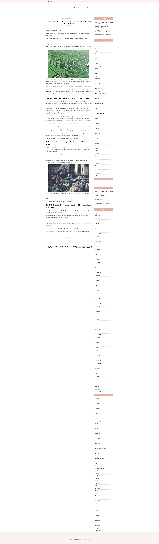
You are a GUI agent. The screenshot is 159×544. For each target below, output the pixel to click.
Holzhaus (96, 455)
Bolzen (96, 58)
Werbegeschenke (98, 173)
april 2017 (97, 352)
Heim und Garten (98, 450)
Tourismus (97, 160)
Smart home (97, 148)
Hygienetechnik (98, 105)
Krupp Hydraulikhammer (99, 113)
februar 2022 (97, 225)
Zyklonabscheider (98, 175)
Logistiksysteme (98, 120)
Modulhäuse (97, 130)
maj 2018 (97, 319)
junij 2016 (97, 373)
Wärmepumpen (97, 170)
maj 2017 (97, 350)
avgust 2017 (97, 342)
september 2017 (98, 339)
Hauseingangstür (98, 91)
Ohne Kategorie (66, 18)
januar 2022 (97, 228)
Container (96, 63)
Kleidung (96, 465)
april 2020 (97, 259)
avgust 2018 (97, 311)
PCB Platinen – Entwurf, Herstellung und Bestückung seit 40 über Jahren (81, 247)
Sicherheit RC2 (97, 145)
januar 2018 (97, 329)
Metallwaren (97, 128)
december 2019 (98, 269)
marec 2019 (97, 293)
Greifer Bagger (97, 83)
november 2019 (98, 272)
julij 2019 (97, 282)
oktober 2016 (97, 365)
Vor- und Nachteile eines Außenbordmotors (103, 36)
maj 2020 (97, 257)
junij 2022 (97, 223)
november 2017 (98, 334)
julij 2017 (97, 345)
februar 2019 (97, 295)
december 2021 (98, 231)
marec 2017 (97, 355)
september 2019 (98, 277)
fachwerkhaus (97, 78)
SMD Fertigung (55, 231)
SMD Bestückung (87, 79)
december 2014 (98, 391)
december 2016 (98, 360)
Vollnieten (97, 168)
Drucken (96, 73)
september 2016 (98, 368)
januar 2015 (97, 389)
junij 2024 (97, 213)
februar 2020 (97, 264)
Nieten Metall (97, 133)
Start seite (49, 1)
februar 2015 (97, 386)
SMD (96, 150)
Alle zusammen (79, 8)
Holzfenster (97, 98)
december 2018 (98, 301)
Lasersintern (97, 115)
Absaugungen (97, 43)
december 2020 (98, 241)
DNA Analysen (97, 71)
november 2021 (98, 233)
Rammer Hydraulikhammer (100, 140)
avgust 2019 (97, 280)
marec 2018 (97, 324)
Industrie (96, 108)
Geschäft (96, 81)
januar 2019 (97, 298)
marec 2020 (97, 262)
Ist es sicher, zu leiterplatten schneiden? (103, 34)
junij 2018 (97, 316)
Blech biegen (97, 53)
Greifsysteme (97, 440)
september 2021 (98, 236)
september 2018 (98, 308)
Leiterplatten (97, 118)
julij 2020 (97, 251)
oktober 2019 (97, 275)
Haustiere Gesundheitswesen (100, 93)
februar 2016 (97, 383)
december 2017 (98, 332)
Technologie (97, 153)
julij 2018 (97, 314)
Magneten (97, 123)
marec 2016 (97, 381)
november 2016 (98, 363)
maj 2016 (97, 376)
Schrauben (97, 143)
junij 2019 (97, 285)
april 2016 (97, 378)
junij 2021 (97, 238)
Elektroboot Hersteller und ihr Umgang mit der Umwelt (57, 247)
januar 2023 (97, 218)
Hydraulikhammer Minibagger (100, 103)
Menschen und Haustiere (99, 125)
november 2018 (98, 303)
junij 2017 (97, 347)
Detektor (96, 68)
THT (96, 158)
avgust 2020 (97, 249)
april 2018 (97, 321)
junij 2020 (97, 254)
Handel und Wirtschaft (99, 88)
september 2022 (98, 220)
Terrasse (96, 155)
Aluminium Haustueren (99, 46)
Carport (96, 61)
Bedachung (97, 48)
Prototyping (97, 138)
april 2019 (97, 290)
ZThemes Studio (87, 539)
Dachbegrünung (98, 66)
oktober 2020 (97, 244)
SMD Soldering (59, 212)
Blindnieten (97, 56)
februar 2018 (97, 327)
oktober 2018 (97, 306)
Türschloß (97, 163)
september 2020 (98, 246)
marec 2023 (97, 215)
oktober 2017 (97, 337)
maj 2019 (97, 288)
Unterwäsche (97, 165)
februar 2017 (97, 358)
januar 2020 (97, 267)
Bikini (96, 51)
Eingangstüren (97, 76)
